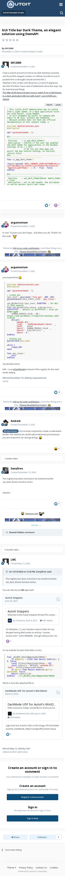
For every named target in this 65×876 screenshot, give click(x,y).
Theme (11, 867)
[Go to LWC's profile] (6, 562)
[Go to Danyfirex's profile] (6, 470)
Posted (23, 66)
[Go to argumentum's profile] (6, 224)
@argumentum (10, 431)
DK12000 (9, 48)
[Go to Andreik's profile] (6, 423)
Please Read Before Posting (33, 251)
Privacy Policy (26, 867)
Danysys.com (31, 513)
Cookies (54, 867)
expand (49, 105)
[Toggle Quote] (7, 571)
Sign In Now (32, 818)
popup (58, 105)
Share (16, 837)
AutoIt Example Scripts (32, 51)
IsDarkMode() (19, 369)
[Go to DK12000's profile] (6, 65)
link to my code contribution (26, 248)
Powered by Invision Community (32, 871)
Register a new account (32, 797)
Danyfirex (41, 571)
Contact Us (41, 867)
